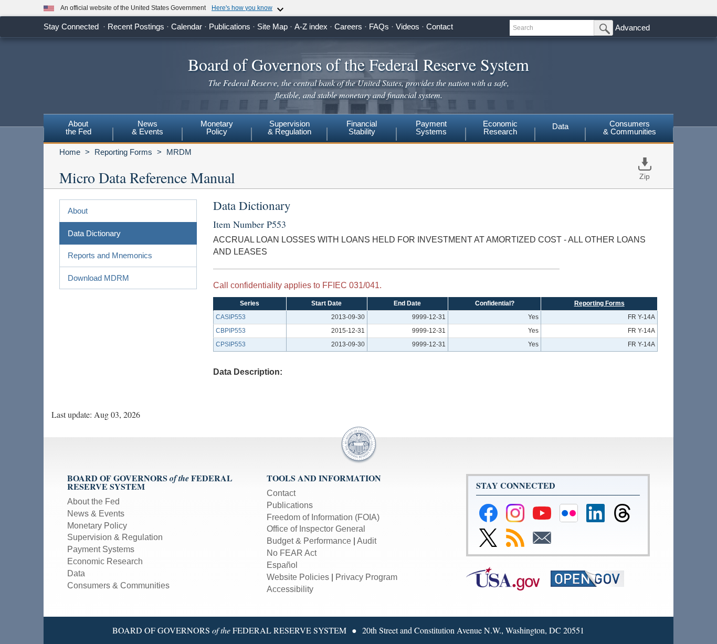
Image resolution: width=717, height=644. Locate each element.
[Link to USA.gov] (508, 577)
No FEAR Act (292, 552)
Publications (229, 26)
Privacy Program (366, 577)
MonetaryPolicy (217, 127)
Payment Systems (100, 549)
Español (282, 565)
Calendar (186, 26)
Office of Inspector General (316, 528)
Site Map (272, 26)
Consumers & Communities (629, 127)
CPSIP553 (231, 344)
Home (69, 151)
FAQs (379, 26)
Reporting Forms (123, 151)
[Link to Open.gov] (592, 577)
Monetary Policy (97, 525)
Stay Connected (71, 26)
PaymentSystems (431, 127)
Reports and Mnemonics (110, 255)
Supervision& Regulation (289, 127)
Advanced (632, 27)
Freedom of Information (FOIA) (323, 517)
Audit (366, 540)
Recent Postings (136, 26)
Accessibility (290, 589)
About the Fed (93, 501)
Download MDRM (98, 277)
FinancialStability (361, 127)
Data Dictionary (94, 233)
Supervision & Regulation (115, 537)
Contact (439, 26)
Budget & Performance (309, 540)
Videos (407, 26)
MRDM (179, 151)
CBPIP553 (231, 330)
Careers (348, 26)
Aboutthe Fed (78, 127)
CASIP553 (231, 317)
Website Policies (298, 577)
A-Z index (311, 26)
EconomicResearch (500, 127)
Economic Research (105, 561)
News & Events (95, 513)
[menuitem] (78, 129)
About (78, 210)
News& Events (147, 127)
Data (560, 126)
